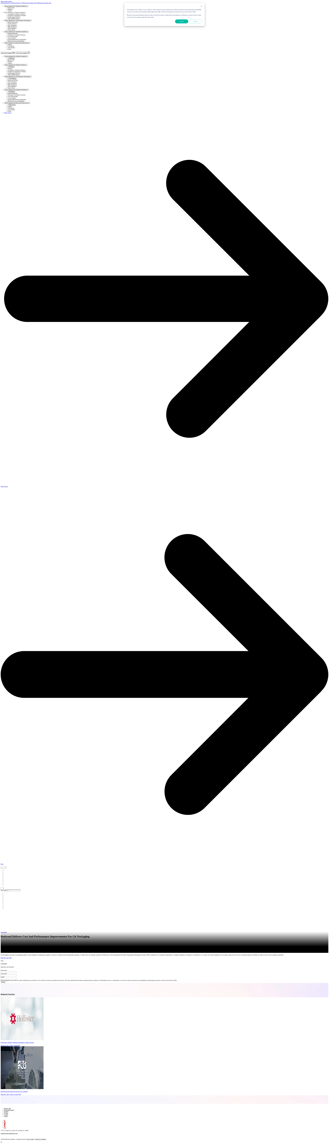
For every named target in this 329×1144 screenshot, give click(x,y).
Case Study (7, 878)
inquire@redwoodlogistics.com (9, 1133)
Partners (11, 67)
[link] (26, 3)
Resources (12, 105)
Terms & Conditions (40, 1139)
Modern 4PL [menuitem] (7, 1108)
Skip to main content (6, 1)
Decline (195, 21)
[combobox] (13, 890)
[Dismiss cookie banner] (201, 6)
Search (2, 890)
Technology (12, 78)
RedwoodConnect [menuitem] (9, 1110)
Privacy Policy (30, 1139)
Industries (12, 91)
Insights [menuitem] (6, 1111)
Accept (182, 21)
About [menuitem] (6, 1116)
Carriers (6, 882)
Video (5, 875)
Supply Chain (7, 870)
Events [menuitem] (6, 1113)
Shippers (6, 873)
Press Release (7, 883)
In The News (7, 885)
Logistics (6, 877)
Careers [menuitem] (6, 1114)
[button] (1, 1142)
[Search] (2, 888)
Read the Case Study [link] (6, 958)
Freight (6, 872)
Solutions (11, 58)
